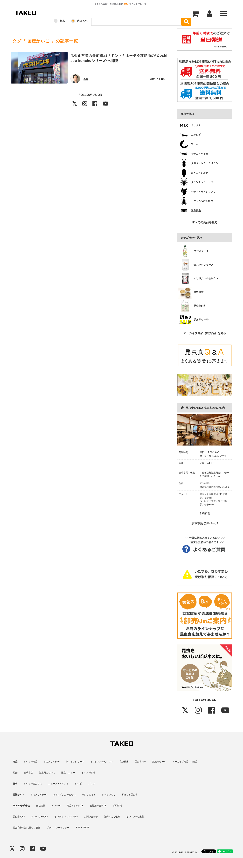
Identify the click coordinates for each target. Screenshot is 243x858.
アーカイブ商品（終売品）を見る (204, 333)
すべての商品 (30, 761)
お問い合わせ (91, 816)
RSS (78, 827)
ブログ (91, 783)
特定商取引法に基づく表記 (26, 827)
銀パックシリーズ (75, 761)
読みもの (82, 20)
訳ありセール (159, 761)
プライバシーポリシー (58, 827)
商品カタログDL (75, 805)
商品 (62, 20)
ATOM (86, 827)
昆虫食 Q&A (19, 816)
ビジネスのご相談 (135, 816)
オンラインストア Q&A (66, 816)
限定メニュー (68, 772)
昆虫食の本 (140, 761)
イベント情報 (88, 772)
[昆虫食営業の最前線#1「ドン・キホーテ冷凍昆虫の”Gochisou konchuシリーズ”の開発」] (39, 68)
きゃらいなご (108, 794)
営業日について (47, 772)
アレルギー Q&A (39, 816)
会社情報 (40, 805)
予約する (204, 513)
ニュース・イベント (58, 783)
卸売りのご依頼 (112, 816)
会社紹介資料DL (98, 805)
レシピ (78, 783)
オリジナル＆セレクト (101, 761)
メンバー (56, 805)
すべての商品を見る (205, 222)
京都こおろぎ (88, 794)
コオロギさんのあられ (64, 794)
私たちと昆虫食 (130, 794)
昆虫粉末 (124, 761)
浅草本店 (28, 772)
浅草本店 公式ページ (205, 523)
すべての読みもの (33, 783)
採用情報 (117, 805)
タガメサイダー (52, 761)
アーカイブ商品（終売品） (186, 761)
